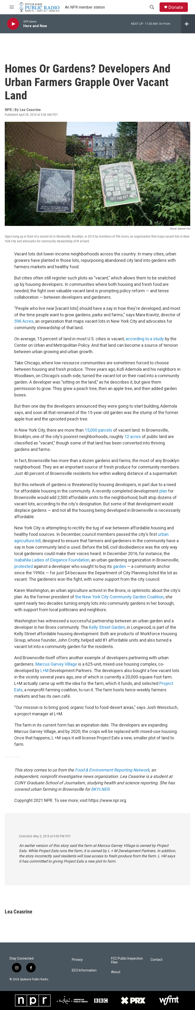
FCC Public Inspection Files (127, 960)
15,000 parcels (98, 430)
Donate (175, 7)
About (115, 972)
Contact (156, 959)
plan (162, 490)
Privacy (77, 959)
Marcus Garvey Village (55, 664)
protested (23, 566)
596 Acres (24, 321)
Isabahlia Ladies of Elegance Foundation (51, 559)
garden (119, 566)
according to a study (145, 338)
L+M (44, 670)
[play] (13, 24)
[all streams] (188, 23)
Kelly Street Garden (106, 627)
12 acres (132, 436)
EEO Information (84, 970)
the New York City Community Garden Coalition (119, 596)
